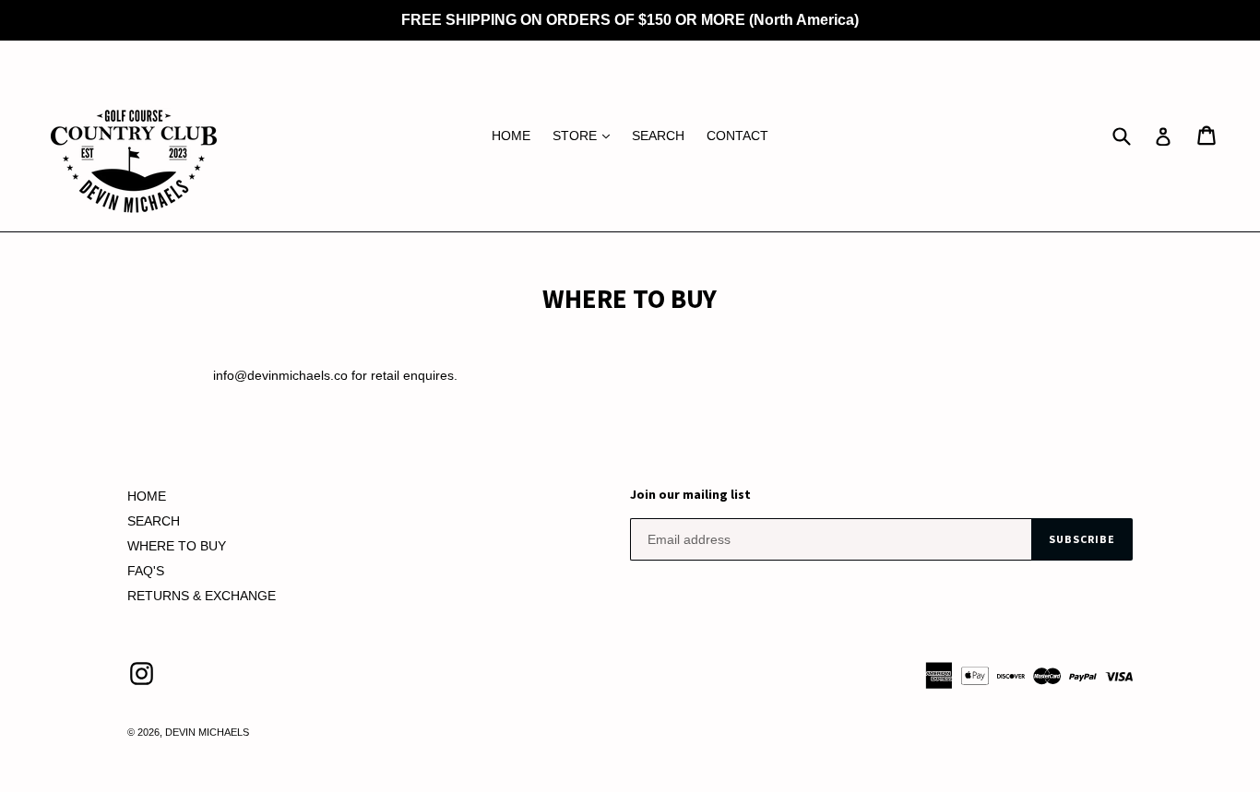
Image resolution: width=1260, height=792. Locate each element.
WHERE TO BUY (176, 545)
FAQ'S (145, 570)
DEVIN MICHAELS (207, 732)
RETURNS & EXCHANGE (201, 595)
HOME (511, 135)
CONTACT (737, 135)
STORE (586, 135)
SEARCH (658, 135)
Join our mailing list (690, 494)
